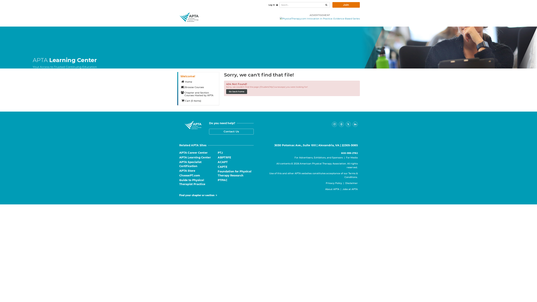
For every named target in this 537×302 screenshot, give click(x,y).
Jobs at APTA (350, 189)
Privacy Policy (334, 183)
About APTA (332, 189)
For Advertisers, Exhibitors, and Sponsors (319, 157)
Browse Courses (194, 87)
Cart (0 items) (193, 101)
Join (346, 4)
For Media (352, 157)
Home (188, 82)
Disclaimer (351, 183)
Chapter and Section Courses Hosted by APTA (198, 94)
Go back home (236, 91)
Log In (272, 5)
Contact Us (231, 131)
